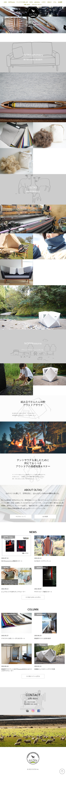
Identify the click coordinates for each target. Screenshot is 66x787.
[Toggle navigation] (63, 10)
